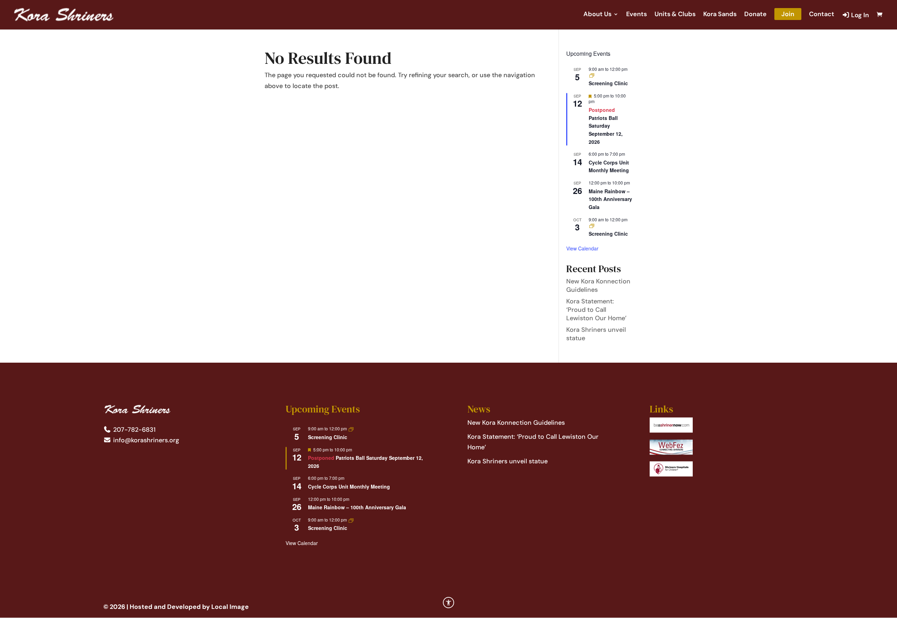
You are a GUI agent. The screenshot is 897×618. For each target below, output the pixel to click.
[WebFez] (671, 453)
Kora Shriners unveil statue (507, 461)
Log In (859, 15)
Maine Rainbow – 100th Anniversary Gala (610, 199)
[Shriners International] (671, 430)
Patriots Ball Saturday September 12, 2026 (606, 129)
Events (636, 15)
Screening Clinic (608, 83)
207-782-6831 (133, 429)
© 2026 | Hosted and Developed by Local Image (176, 607)
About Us (597, 15)
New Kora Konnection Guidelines (516, 422)
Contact (821, 15)
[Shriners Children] (671, 474)
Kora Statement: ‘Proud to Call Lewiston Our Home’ (596, 309)
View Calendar (582, 248)
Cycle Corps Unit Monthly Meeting (609, 166)
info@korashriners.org (145, 440)
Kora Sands (720, 15)
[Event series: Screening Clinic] (591, 75)
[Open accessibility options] (448, 603)
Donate (755, 15)
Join (787, 14)
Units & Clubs (675, 15)
